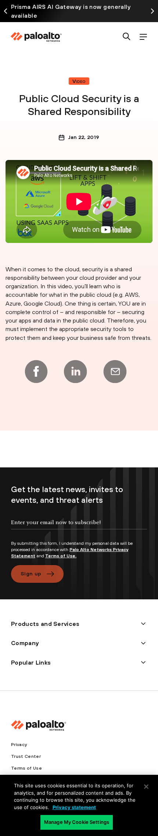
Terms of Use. (60, 555)
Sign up (31, 574)
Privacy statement (74, 807)
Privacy (19, 744)
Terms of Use (26, 768)
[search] (126, 37)
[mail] (115, 371)
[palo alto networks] (36, 37)
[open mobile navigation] (143, 37)
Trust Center (26, 756)
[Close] (146, 786)
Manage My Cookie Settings (76, 822)
